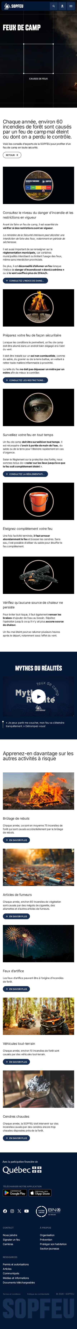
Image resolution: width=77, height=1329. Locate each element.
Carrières (8, 1244)
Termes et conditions (11, 1294)
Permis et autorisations (15, 1264)
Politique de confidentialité (38, 1294)
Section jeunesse (49, 1248)
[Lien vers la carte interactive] (62, 6)
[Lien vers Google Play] (15, 1192)
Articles (7, 1268)
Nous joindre (10, 1235)
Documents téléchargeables (19, 1282)
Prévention (46, 1239)
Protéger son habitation (53, 1244)
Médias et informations (16, 1277)
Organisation (47, 1235)
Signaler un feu (11, 1239)
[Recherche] (54, 6)
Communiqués (11, 1273)
